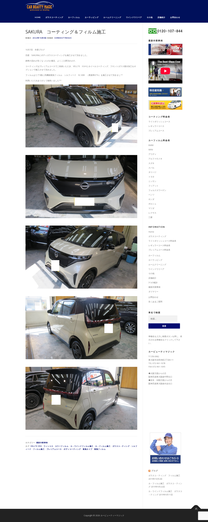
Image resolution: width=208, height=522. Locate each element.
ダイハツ (152, 172)
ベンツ (151, 194)
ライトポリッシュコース (159, 121)
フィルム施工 (39, 449)
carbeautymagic (63, 38)
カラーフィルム (62, 446)
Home (38, 17)
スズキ (151, 163)
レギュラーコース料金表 (159, 245)
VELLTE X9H (36, 446)
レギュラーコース (156, 126)
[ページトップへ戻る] (196, 509)
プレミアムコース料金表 (159, 249)
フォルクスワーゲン (157, 190)
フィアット (153, 185)
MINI (150, 149)
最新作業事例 (42, 442)
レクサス (152, 212)
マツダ (151, 208)
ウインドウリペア (134, 17)
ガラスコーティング (54, 17)
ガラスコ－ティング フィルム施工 (164, 475)
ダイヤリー (153, 291)
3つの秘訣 (152, 282)
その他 (150, 17)
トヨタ (151, 176)
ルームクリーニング (112, 17)
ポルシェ (152, 203)
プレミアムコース (54, 449)
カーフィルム (74, 17)
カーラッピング (92, 17)
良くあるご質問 (155, 301)
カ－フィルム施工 (103, 446)
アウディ (152, 154)
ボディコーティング (72, 449)
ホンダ (151, 199)
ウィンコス (48, 446)
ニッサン (152, 181)
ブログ (154, 471)
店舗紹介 (161, 17)
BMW (151, 145)
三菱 (150, 217)
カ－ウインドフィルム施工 (81, 446)
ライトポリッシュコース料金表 (162, 240)
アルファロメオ (155, 158)
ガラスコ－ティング (121, 446)
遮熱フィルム (100, 449)
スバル (151, 167)
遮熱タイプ (87, 449)
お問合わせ (175, 17)
